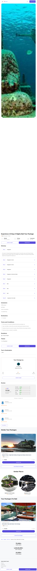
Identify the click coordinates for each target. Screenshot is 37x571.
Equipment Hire (27, 493)
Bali (3, 352)
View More (4, 425)
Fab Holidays (18, 366)
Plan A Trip (32, 1)
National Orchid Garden (9, 493)
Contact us (3, 564)
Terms (2, 567)
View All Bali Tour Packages (18, 466)
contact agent (9, 569)
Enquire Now (18, 462)
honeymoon (5, 341)
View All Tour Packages (18, 535)
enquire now (27, 569)
